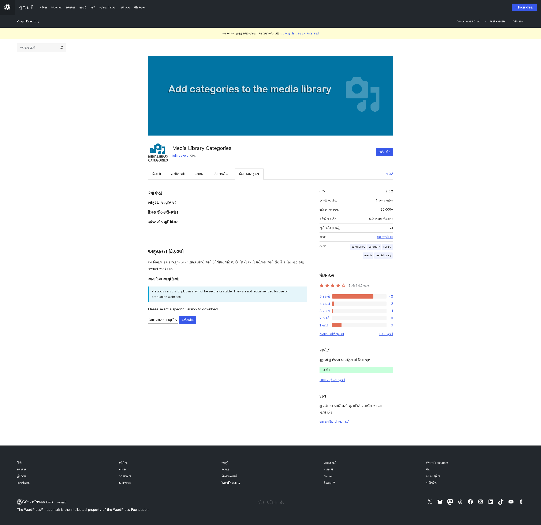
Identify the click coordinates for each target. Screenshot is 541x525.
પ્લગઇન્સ (125, 476)
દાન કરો (328, 476)
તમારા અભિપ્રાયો (332, 334)
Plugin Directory (28, 21)
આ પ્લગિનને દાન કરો (335, 422)
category (374, 246)
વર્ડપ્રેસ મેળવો (524, 7)
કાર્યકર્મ (328, 469)
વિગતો (156, 174)
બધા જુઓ (386, 334)
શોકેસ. (123, 463)
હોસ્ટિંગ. (22, 476)
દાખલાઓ (125, 482)
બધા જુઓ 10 (385, 237)
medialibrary (383, 255)
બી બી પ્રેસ (433, 476)
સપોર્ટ (389, 174)
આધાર (225, 469)
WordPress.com (437, 463)
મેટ (428, 469)
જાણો (224, 463)
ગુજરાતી (62, 502)
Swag (329, 482)
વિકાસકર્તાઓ (229, 476)
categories (358, 246)
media (368, 255)
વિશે (19, 463)
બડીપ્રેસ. (431, 482)
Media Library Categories (201, 148)
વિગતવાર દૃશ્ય (249, 174)
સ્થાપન (200, 174)
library (387, 246)
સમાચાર (21, 469)
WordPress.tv (230, 482)
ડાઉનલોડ (384, 152)
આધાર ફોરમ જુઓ (332, 380)
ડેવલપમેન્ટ (221, 174)
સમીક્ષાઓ (178, 174)
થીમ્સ (122, 469)
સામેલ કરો (330, 463)
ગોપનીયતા (23, 482)
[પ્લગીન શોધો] (61, 47)
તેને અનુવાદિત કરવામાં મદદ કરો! (299, 33)
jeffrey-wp (180, 155)
